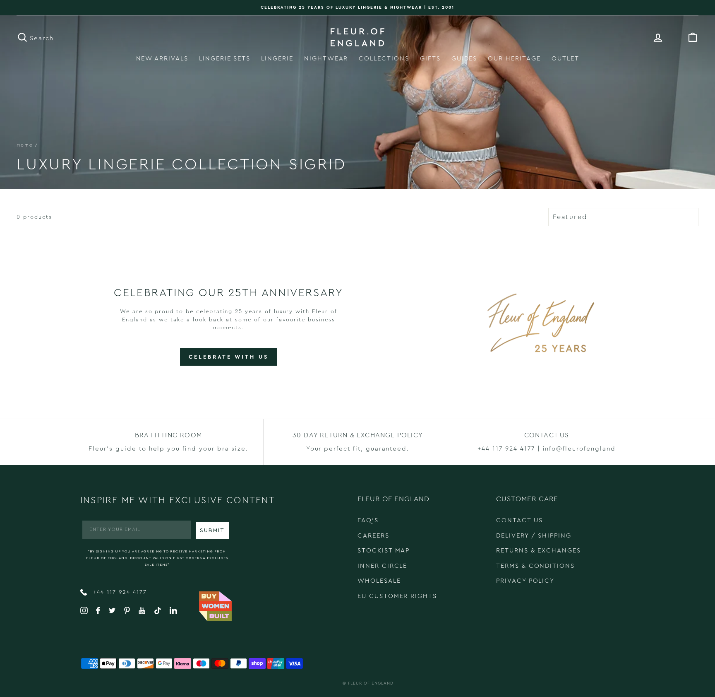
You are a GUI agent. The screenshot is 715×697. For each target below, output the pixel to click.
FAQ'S (368, 520)
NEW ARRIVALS (162, 58)
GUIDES (464, 58)
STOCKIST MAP (384, 550)
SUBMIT (212, 530)
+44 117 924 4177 (118, 592)
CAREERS (373, 536)
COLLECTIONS (384, 58)
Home (25, 145)
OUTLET (565, 58)
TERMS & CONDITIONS (535, 566)
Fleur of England (370, 683)
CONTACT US (519, 520)
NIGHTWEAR (326, 58)
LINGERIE (277, 58)
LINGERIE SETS (224, 58)
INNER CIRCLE (382, 566)
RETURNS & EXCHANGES (538, 550)
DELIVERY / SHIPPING (533, 536)
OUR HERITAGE (514, 58)
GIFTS (430, 58)
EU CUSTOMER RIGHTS (397, 596)
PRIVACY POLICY (525, 581)
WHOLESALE (379, 581)
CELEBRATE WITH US (228, 357)
